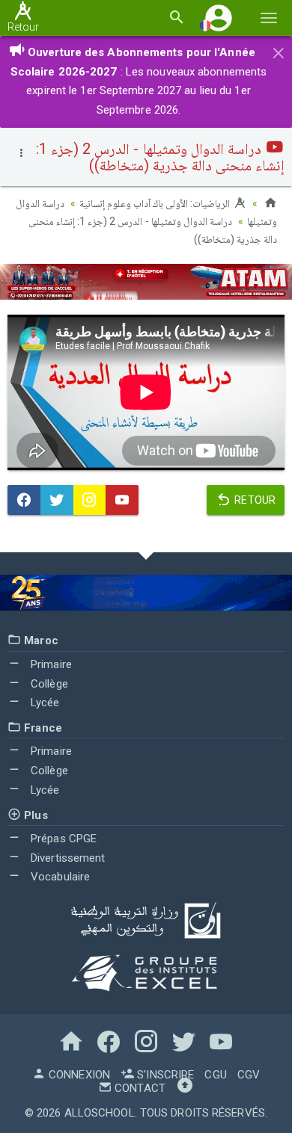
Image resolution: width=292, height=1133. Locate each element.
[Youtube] (122, 500)
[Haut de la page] (185, 1088)
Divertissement (67, 858)
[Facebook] (23, 500)
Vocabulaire (59, 876)
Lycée (44, 702)
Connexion (78, 1074)
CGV (248, 1074)
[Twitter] (56, 500)
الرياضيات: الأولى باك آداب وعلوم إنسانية (156, 203)
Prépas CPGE (62, 838)
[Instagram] (89, 500)
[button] (218, 17)
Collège (48, 684)
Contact (138, 1088)
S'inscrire (164, 1074)
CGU (215, 1074)
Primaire (50, 664)
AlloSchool (99, 1113)
